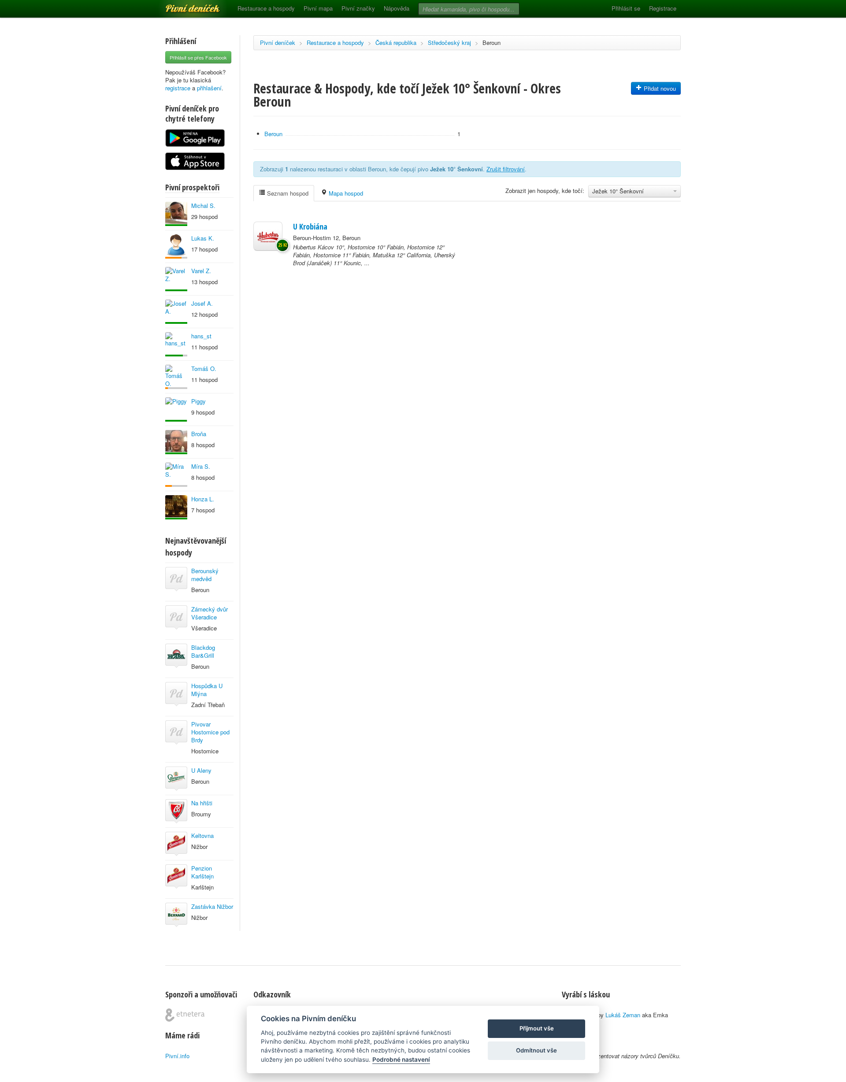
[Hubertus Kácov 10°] (267, 236)
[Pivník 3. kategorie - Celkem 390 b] (176, 377)
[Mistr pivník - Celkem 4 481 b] (176, 409)
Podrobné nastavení (401, 1059)
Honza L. (202, 499)
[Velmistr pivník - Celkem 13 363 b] (176, 507)
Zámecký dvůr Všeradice (209, 613)
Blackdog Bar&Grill (203, 651)
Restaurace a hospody (266, 8)
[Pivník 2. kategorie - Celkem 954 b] (176, 475)
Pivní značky (358, 8)
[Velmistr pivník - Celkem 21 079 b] (176, 214)
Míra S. (200, 466)
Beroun (491, 42)
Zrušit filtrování (505, 169)
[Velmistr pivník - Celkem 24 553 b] (176, 442)
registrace (177, 88)
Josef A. (202, 303)
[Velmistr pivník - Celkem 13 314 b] (176, 279)
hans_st (201, 336)
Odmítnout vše (536, 1050)
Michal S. (203, 205)
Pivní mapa (318, 8)
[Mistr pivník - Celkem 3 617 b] (176, 344)
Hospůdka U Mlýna (207, 690)
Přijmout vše (536, 1028)
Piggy (198, 401)
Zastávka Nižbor (212, 906)
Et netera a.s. (184, 1015)
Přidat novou (659, 88)
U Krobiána (310, 226)
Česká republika (395, 42)
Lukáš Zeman (622, 1015)
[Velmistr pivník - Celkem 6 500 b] (176, 312)
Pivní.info (177, 1056)
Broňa (198, 434)
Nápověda (396, 8)
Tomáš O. (203, 368)
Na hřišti (201, 803)
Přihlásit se (626, 8)
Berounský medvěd (205, 575)
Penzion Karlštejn (202, 872)
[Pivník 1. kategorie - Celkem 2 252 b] (176, 246)
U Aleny (201, 770)
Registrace (662, 8)
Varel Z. (201, 271)
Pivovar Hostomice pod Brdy (210, 732)
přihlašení (209, 88)
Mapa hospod (345, 193)
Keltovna (202, 835)
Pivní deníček (182, 5)
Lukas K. (202, 238)
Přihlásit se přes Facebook (198, 57)
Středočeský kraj (449, 42)
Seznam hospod (286, 193)
